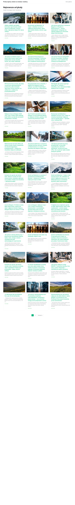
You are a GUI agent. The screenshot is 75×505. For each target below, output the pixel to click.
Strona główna (69, 1)
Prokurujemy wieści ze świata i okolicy (15, 2)
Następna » (40, 315)
